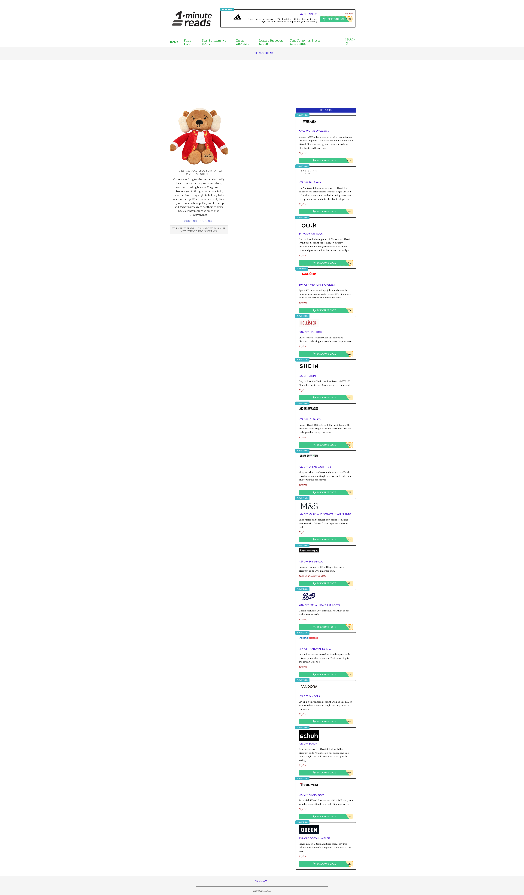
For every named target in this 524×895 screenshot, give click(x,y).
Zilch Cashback (207, 231)
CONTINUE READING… (198, 221)
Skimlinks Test (262, 881)
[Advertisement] (262, 84)
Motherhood (189, 231)
